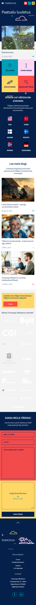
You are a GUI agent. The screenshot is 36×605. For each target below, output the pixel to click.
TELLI (10, 304)
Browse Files (18, 498)
